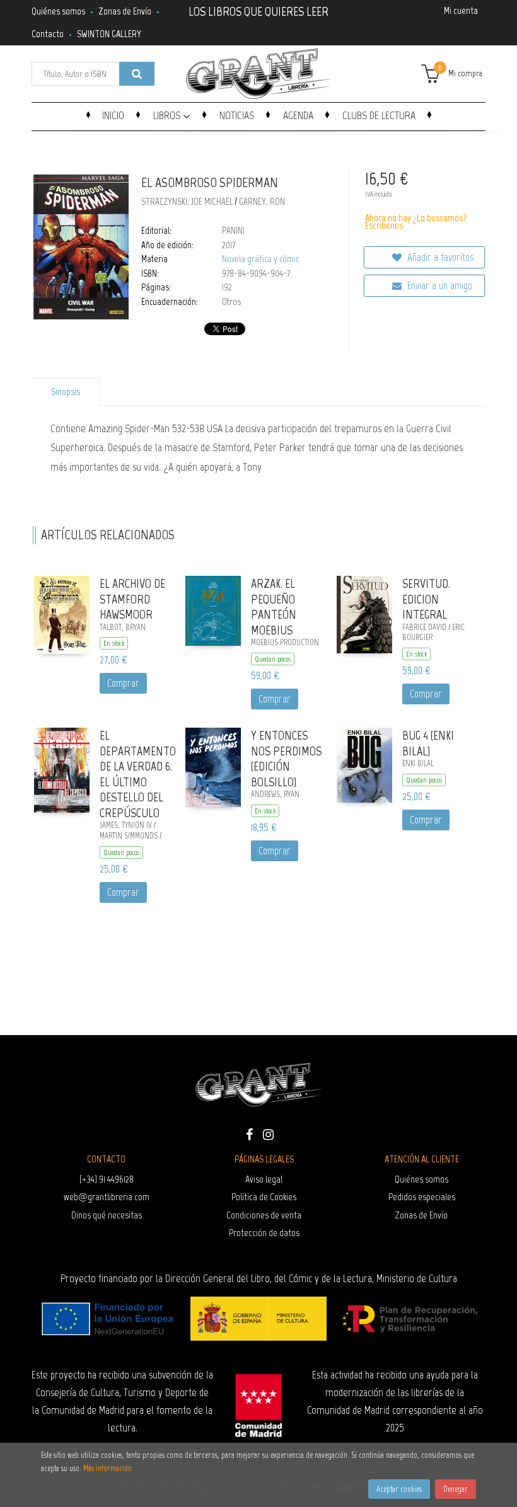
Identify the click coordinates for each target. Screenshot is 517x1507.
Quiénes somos (58, 11)
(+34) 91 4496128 (106, 1179)
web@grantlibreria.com (106, 1197)
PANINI (233, 230)
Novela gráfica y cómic (260, 259)
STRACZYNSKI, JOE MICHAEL (187, 201)
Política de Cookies (263, 1197)
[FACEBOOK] (249, 1133)
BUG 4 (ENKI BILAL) (428, 743)
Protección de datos (264, 1233)
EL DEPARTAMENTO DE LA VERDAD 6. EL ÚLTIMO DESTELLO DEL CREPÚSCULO (138, 774)
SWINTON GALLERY (109, 34)
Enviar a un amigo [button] (438, 285)
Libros (168, 115)
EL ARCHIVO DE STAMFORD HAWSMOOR (132, 599)
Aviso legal (263, 1179)
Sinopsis (65, 392)
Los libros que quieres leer (258, 10)
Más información (107, 1468)
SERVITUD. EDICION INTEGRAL (426, 599)
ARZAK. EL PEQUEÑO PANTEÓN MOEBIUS (273, 607)
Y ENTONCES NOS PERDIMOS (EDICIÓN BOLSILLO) (286, 758)
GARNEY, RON (262, 201)
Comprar (123, 683)
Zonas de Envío (124, 11)
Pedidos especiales (421, 1197)
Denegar (455, 1489)
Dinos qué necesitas (106, 1215)
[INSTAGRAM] (267, 1133)
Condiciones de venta (263, 1215)
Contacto (48, 34)
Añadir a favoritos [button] (439, 257)
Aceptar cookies (399, 1489)
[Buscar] (136, 74)
